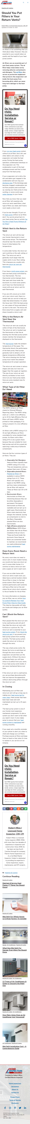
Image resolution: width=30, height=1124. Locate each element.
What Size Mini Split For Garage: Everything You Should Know (14, 950)
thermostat (10, 344)
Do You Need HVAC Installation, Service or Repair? (12, 115)
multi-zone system (18, 271)
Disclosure (15, 1103)
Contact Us (15, 1092)
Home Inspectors (15, 1083)
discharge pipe (7, 183)
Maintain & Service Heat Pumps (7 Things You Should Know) (13, 885)
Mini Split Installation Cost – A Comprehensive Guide (14, 1047)
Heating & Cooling (7, 8)
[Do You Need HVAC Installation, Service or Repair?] (15, 99)
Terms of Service (15, 1100)
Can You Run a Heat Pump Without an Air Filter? (14, 221)
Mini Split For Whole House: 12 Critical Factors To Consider (14, 918)
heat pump (9, 215)
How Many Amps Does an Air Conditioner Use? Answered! (13, 1016)
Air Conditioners (11, 945)
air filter (19, 72)
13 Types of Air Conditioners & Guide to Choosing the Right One (14, 983)
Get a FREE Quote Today (15, 138)
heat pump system (8, 632)
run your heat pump (14, 151)
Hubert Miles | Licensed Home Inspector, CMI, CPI (14, 26)
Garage (4, 945)
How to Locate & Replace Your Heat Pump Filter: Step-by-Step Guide (14, 600)
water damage (7, 194)
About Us (15, 1089)
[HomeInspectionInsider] (6, 2)
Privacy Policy (15, 1097)
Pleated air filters (13, 474)
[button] (23, 2)
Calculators (15, 1087)
